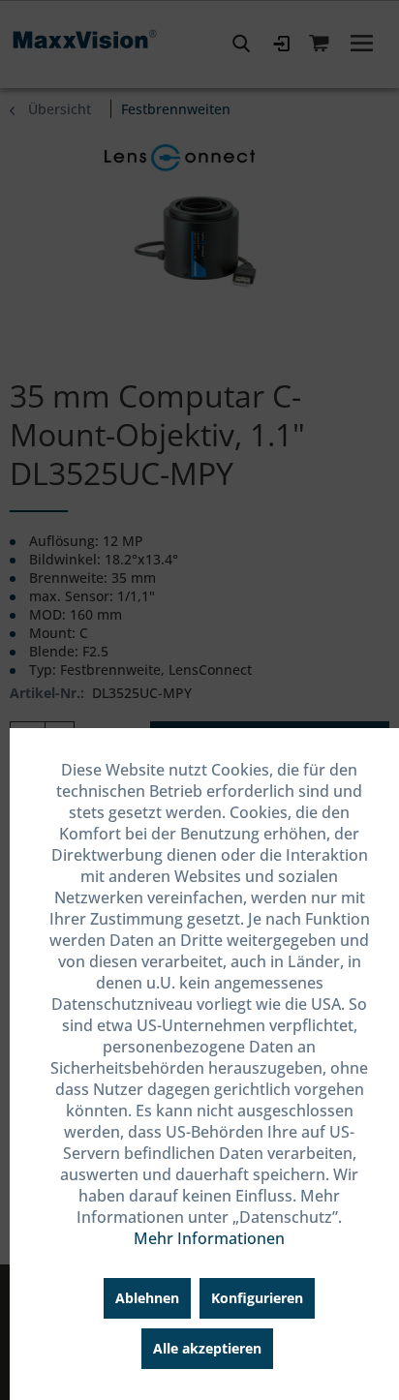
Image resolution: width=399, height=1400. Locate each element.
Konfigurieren (257, 1298)
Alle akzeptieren (207, 1348)
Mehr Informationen (209, 1238)
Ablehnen (147, 1298)
